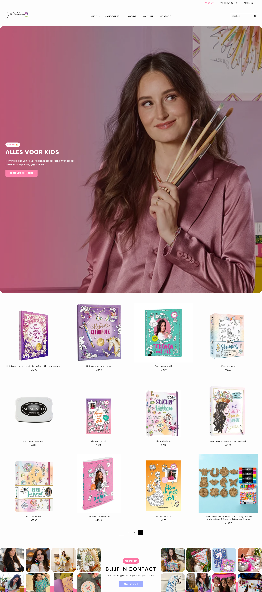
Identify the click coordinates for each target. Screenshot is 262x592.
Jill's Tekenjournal (33, 516)
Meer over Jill (131, 584)
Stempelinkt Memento (33, 441)
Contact (165, 16)
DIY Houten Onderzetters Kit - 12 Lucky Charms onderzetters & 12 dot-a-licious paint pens (228, 518)
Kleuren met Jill (98, 441)
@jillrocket (131, 560)
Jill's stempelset (228, 366)
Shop (94, 16)
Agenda (132, 16)
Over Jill (148, 16)
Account (210, 3)
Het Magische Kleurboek (98, 366)
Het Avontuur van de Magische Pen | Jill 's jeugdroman (34, 366)
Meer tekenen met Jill (99, 516)
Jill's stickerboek (163, 441)
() (229, 3)
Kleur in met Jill (163, 516)
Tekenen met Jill (163, 366)
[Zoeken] (255, 16)
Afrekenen (249, 3)
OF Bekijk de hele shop (21, 173)
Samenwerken (112, 16)
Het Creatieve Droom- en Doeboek (228, 441)
